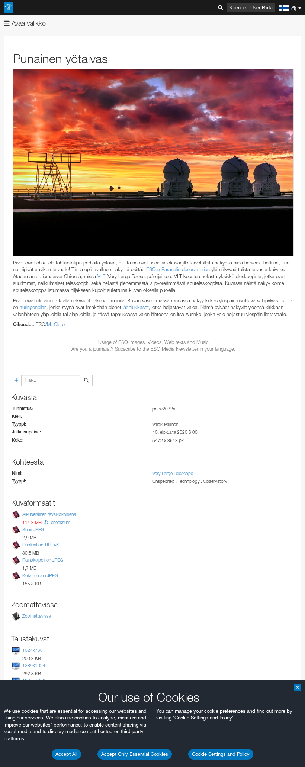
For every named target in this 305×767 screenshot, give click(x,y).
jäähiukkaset (136, 307)
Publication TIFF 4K (40, 544)
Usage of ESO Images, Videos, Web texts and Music (153, 342)
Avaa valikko (28, 23)
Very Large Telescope (172, 473)
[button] (46, 522)
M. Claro (56, 324)
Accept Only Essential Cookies (134, 754)
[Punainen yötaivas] (153, 162)
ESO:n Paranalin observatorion (178, 269)
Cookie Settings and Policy (221, 754)
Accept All (66, 754)
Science (237, 7)
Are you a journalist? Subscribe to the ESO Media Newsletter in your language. (153, 349)
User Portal (262, 7)
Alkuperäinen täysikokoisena (49, 514)
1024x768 (32, 650)
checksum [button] (60, 522)
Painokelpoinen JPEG (42, 560)
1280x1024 (33, 665)
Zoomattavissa (36, 616)
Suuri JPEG (33, 529)
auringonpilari (33, 307)
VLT (101, 276)
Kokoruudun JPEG (40, 575)
